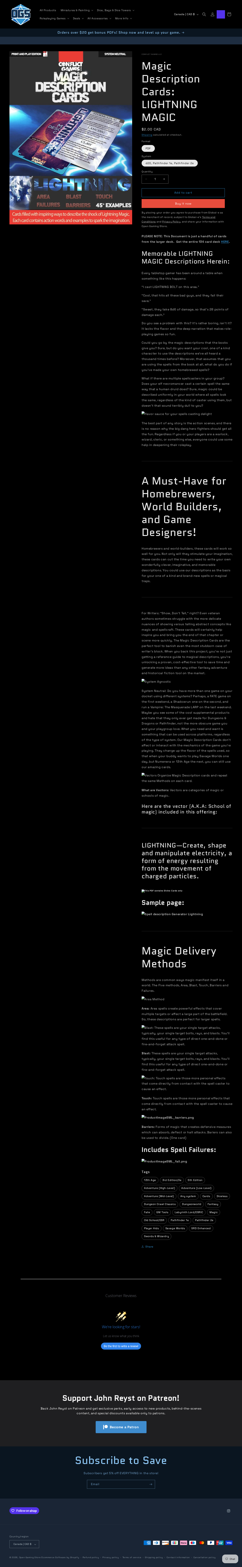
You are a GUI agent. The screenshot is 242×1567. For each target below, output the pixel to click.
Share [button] (149, 1246)
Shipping (147, 134)
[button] (76, 10)
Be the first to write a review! (121, 1346)
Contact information (178, 1557)
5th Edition (195, 1180)
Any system (188, 1196)
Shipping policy (154, 1557)
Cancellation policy (204, 1557)
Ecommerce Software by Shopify (60, 1557)
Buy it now (183, 203)
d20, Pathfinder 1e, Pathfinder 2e (170, 163)
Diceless (222, 1196)
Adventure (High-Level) (159, 1188)
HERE (225, 241)
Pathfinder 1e (180, 1220)
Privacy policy (110, 1557)
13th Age (150, 1180)
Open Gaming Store (30, 1557)
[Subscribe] (151, 1484)
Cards (206, 1196)
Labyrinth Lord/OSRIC (189, 1212)
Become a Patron (124, 1427)
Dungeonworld (191, 1204)
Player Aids (151, 1228)
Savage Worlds (175, 1228)
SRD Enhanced (201, 1228)
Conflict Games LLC (152, 54)
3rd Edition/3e (171, 1180)
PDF (148, 148)
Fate (147, 1212)
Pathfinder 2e (204, 1220)
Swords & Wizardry (156, 1236)
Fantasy (213, 1204)
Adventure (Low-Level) (196, 1188)
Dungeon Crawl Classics (160, 1204)
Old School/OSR (154, 1220)
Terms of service (132, 1557)
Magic (213, 1212)
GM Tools (162, 1212)
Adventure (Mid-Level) (159, 1196)
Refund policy (91, 1557)
